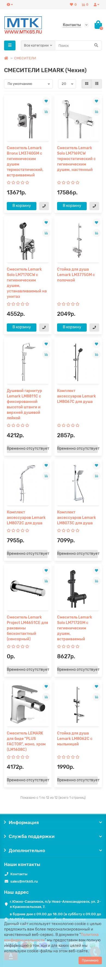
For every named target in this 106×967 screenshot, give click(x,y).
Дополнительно (27, 850)
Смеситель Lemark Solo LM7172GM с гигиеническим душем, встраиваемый (74, 628)
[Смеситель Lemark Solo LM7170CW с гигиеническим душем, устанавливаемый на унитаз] (28, 240)
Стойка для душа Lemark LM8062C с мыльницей (74, 738)
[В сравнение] (46, 112)
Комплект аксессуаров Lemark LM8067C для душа (76, 396)
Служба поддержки (32, 836)
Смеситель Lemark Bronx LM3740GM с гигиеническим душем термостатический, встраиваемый (25, 162)
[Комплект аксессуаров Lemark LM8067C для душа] (78, 362)
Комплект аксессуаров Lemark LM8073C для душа (76, 517)
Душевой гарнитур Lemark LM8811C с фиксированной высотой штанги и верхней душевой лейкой (24, 404)
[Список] (97, 83)
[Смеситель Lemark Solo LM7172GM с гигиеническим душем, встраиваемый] (78, 588)
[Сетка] (87, 83)
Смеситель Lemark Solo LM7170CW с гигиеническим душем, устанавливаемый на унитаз (27, 283)
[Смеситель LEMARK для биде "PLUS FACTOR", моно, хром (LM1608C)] (28, 704)
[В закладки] (46, 101)
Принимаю (90, 960)
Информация (24, 822)
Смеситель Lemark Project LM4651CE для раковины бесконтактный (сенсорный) (27, 628)
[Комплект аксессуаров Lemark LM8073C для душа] (78, 483)
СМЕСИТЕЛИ (25, 58)
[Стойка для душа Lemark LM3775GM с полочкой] (78, 240)
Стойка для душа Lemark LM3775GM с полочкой (76, 275)
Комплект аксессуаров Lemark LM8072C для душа (26, 517)
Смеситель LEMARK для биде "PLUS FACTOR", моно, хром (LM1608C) (26, 741)
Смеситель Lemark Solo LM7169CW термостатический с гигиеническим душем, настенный (76, 159)
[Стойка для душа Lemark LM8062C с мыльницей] (78, 704)
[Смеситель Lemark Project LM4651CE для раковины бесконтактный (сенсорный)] (28, 588)
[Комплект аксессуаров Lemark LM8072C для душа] (28, 483)
